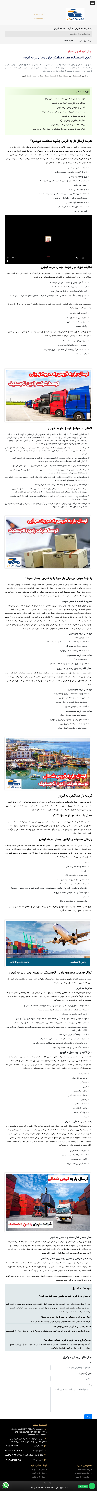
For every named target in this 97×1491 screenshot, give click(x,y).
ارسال (88, 1416)
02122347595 (38, 19)
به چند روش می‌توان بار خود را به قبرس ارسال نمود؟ (63, 111)
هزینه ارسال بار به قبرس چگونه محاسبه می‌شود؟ (65, 98)
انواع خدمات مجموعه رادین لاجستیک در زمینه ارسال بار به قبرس (58, 129)
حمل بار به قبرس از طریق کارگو (72, 120)
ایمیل (90, 1373)
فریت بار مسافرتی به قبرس (73, 116)
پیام (90, 1384)
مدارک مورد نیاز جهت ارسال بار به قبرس (68, 103)
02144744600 (38, 14)
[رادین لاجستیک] (75, 14)
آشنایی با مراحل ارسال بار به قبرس (71, 107)
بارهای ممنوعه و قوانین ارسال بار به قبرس (68, 124)
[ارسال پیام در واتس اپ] (7, 1485)
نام (91, 1362)
